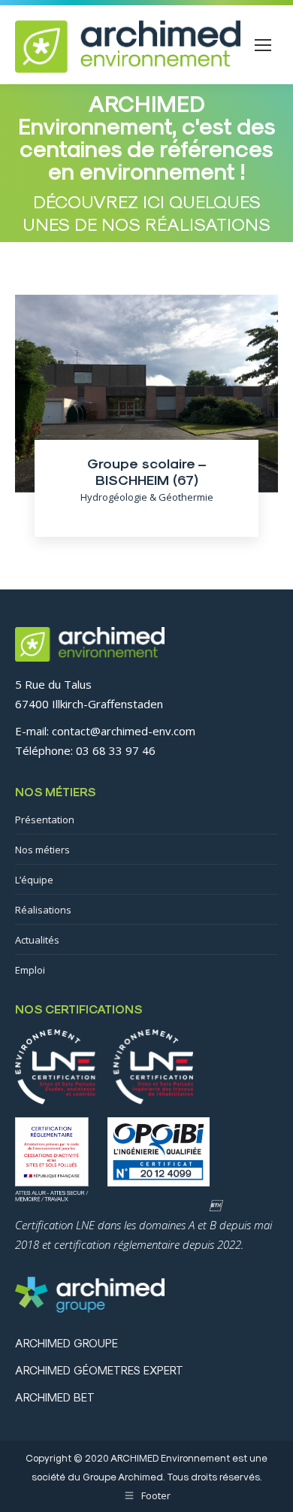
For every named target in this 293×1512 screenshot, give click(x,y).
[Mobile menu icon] (263, 45)
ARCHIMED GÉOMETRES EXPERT (99, 1370)
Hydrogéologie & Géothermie (146, 497)
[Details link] (146, 367)
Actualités (37, 940)
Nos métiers (42, 849)
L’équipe (34, 879)
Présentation (44, 819)
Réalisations (43, 910)
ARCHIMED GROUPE (66, 1343)
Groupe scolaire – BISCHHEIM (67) (147, 471)
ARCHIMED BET (55, 1397)
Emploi (30, 970)
